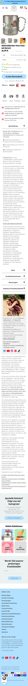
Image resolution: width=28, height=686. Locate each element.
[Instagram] (11, 351)
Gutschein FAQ (6, 611)
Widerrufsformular (7, 624)
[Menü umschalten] (3, 8)
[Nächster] (24, 25)
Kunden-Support (6, 595)
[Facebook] (4, 351)
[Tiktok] (19, 351)
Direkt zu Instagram (14, 518)
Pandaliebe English (7, 619)
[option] (14, 24)
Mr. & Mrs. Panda (15, 680)
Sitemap (4, 629)
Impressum (5, 632)
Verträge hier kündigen (8, 627)
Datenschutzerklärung (8, 616)
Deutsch (5, 668)
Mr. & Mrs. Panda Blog (8, 598)
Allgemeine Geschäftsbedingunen (11, 613)
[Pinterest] (15, 351)
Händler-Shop (5, 606)
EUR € (14, 668)
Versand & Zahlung (7, 608)
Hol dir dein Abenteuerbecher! (12, 223)
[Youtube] (8, 351)
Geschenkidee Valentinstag (9, 603)
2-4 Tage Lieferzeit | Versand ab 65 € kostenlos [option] (15, 2)
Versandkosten (19, 51)
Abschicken (15, 578)
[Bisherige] (3, 25)
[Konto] (21, 8)
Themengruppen (6, 600)
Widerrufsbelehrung (7, 621)
